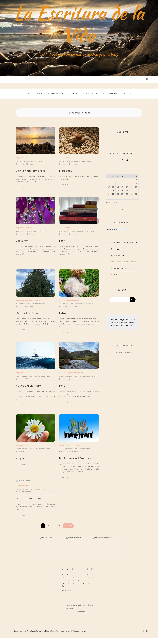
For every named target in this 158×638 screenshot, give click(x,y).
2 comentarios (37, 161)
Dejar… (63, 385)
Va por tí (22, 458)
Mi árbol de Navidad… (30, 313)
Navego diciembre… (29, 385)
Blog (38, 93)
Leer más (21, 187)
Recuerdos (75, 300)
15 (59, 526)
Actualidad (72, 93)
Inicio (28, 93)
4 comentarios (40, 304)
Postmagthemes (80, 631)
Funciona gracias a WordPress (23, 631)
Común (114, 274)
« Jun (121, 209)
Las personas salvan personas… (124, 262)
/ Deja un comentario (83, 161)
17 (109, 190)
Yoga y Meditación (109, 93)
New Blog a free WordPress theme (55, 631)
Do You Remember (28, 498)
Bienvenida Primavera (31, 171)
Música (126, 93)
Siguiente (68, 526)
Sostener (22, 240)
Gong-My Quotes (54, 93)
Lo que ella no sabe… (119, 268)
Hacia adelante (117, 255)
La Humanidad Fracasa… (75, 458)
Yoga (30, 228)
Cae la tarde (116, 249)
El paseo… (65, 171)
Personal (23, 158)
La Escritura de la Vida (79, 24)
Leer (62, 240)
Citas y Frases (89, 93)
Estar (62, 313)
